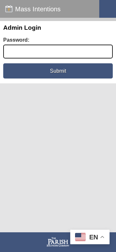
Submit (58, 71)
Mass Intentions (38, 9)
